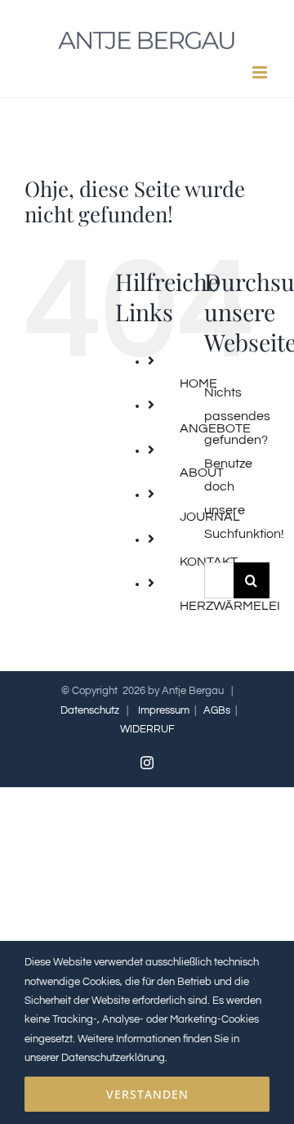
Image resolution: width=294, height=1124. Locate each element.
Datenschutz (89, 710)
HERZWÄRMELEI (230, 605)
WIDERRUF (147, 729)
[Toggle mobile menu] (261, 72)
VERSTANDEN (147, 1094)
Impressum (163, 710)
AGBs (216, 710)
